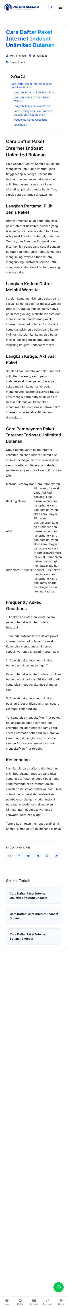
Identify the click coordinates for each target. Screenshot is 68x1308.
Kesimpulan (20, 124)
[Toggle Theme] (51, 7)
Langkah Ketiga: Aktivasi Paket (31, 105)
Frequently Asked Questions (30, 119)
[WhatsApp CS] (58, 1287)
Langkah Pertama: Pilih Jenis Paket (34, 92)
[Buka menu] (60, 7)
